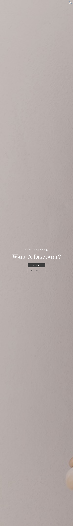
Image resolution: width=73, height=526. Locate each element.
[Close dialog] (70, 2)
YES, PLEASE (36, 265)
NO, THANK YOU (36, 271)
